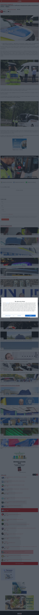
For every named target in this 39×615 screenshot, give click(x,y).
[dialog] (19, 307)
